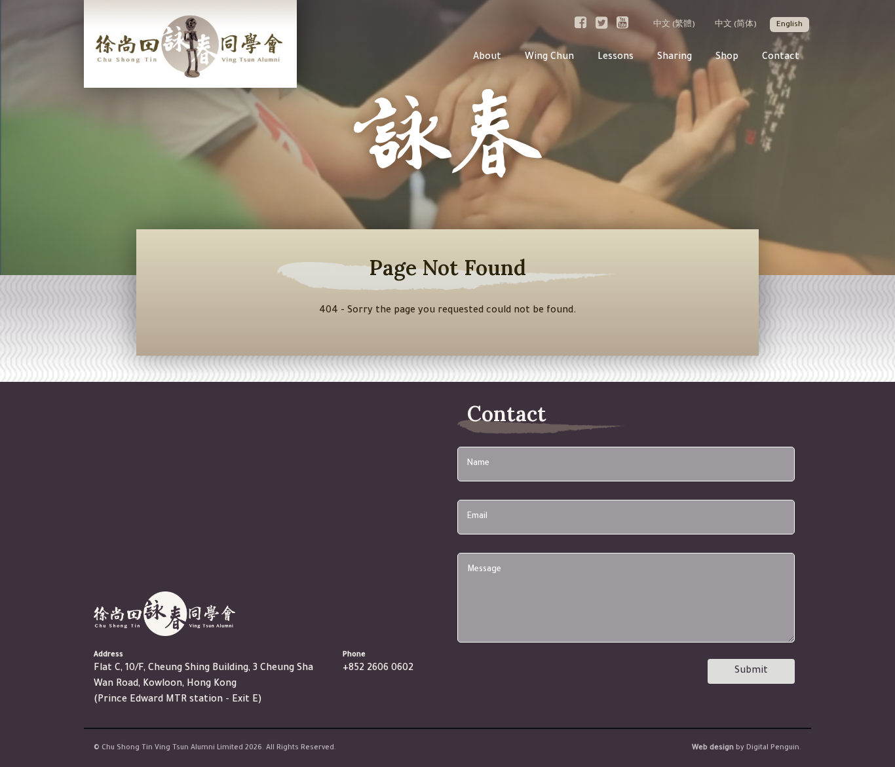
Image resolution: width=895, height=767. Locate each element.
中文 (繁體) (674, 25)
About (487, 57)
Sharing (674, 57)
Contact (780, 57)
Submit (751, 671)
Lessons (616, 57)
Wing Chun (549, 57)
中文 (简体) (736, 25)
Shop (726, 57)
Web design (713, 748)
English (789, 25)
